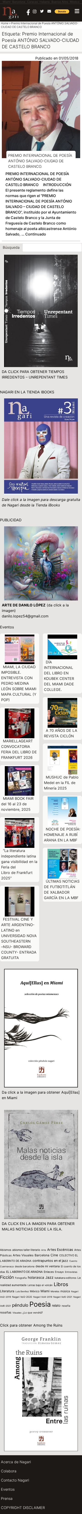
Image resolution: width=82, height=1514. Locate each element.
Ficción (7, 1277)
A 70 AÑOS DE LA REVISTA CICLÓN (60, 733)
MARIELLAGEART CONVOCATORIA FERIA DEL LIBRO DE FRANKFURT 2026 (19, 749)
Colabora (8, 1471)
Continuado (35, 234)
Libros (61, 1284)
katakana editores (65, 1277)
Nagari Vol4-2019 (42, 1296)
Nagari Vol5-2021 (62, 1296)
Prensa (7, 1498)
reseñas (5, 1312)
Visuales (17, 1312)
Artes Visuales (23, 1255)
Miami (45, 1291)
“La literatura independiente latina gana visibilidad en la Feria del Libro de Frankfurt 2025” (19, 864)
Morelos (55, 1291)
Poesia (40, 1304)
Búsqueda (11, 247)
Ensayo (59, 1271)
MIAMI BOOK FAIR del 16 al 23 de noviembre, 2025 (17, 804)
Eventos (8, 1489)
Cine (54, 1255)
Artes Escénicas (60, 1250)
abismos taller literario (26, 1250)
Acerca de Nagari (16, 1462)
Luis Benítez (22, 1291)
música (65, 1291)
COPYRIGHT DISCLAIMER (23, 1507)
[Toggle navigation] (77, 11)
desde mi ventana (48, 1266)
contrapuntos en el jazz (50, 1261)
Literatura (7, 1291)
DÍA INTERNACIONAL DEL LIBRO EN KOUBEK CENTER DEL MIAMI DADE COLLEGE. (59, 676)
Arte (43, 1250)
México (34, 1291)
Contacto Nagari (15, 1480)
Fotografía (21, 1277)
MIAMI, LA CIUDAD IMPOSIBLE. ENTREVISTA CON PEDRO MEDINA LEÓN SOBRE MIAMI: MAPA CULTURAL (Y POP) (19, 683)
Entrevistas (71, 1272)
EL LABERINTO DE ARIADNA (24, 1271)
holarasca (36, 1277)
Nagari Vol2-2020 (22, 1296)
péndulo (20, 1305)
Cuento (73, 1261)
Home (4, 23)
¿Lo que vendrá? (33, 1312)
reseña (66, 1305)
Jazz (49, 1277)
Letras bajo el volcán (40, 1285)
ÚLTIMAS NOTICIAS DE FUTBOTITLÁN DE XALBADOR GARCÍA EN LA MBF (61, 889)
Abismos (5, 1250)
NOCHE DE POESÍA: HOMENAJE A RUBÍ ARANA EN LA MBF (62, 834)
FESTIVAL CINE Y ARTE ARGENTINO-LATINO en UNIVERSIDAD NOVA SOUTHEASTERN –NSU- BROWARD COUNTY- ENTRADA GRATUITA (19, 938)
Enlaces (49, 1271)
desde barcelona (24, 1266)
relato (56, 1305)
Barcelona (42, 1255)
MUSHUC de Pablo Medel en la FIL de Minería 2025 (61, 782)
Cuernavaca (7, 1266)
